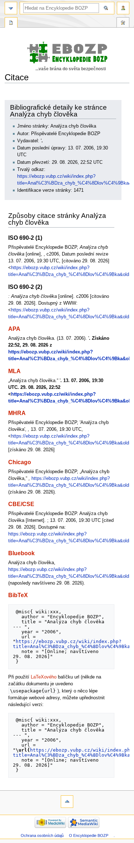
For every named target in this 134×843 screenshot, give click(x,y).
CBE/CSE (21, 504)
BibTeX (18, 595)
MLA (14, 371)
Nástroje (123, 23)
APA (14, 328)
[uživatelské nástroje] (123, 8)
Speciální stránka (11, 23)
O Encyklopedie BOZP (88, 835)
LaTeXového (43, 677)
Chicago (19, 462)
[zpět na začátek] (67, 801)
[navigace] (11, 8)
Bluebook (21, 553)
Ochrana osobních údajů (42, 835)
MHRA (17, 413)
